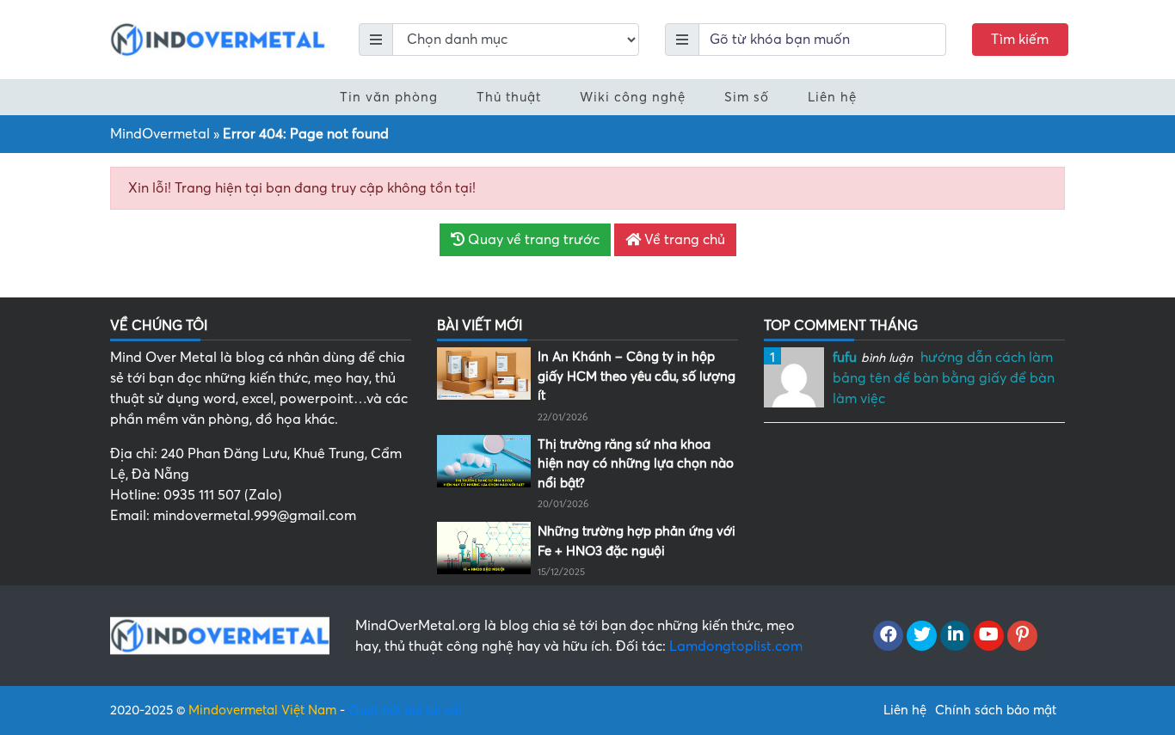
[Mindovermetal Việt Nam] (217, 38)
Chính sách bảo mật (995, 710)
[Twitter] (922, 636)
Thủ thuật (509, 97)
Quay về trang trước (532, 240)
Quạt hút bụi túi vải (405, 710)
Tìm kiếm (1020, 39)
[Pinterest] (1022, 636)
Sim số (746, 97)
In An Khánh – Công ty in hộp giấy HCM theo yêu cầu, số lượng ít (636, 376)
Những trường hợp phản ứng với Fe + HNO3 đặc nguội (636, 541)
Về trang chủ (683, 240)
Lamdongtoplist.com (736, 646)
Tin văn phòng (389, 97)
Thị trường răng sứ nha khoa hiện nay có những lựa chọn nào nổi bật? (636, 464)
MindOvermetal (160, 134)
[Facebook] (888, 636)
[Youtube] (989, 636)
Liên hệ (832, 97)
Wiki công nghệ (633, 97)
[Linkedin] (955, 636)
